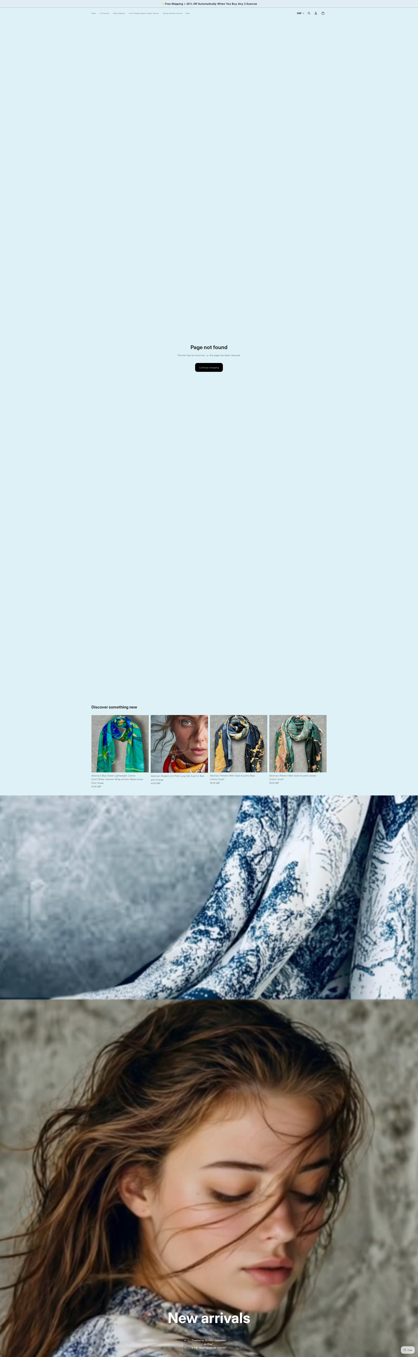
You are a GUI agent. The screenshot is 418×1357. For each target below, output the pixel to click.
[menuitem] (187, 13)
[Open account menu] (315, 13)
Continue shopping (209, 367)
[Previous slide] (96, 743)
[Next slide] (144, 743)
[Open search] (309, 13)
